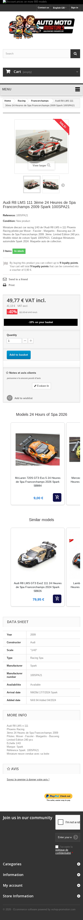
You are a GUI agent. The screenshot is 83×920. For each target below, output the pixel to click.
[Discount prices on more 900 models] (41, 2)
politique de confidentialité (63, 851)
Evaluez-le (42, 385)
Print (11, 285)
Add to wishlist (23, 398)
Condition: (9, 221)
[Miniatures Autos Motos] (41, 27)
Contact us (43, 7)
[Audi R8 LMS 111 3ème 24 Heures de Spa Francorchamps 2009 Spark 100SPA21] (31, 184)
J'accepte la (64, 849)
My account (13, 885)
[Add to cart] (57, 497)
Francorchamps (40, 100)
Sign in (74, 7)
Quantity (12, 335)
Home (7, 100)
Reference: (9, 215)
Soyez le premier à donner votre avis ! (28, 779)
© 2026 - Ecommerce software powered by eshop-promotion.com (39, 909)
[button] (7, 468)
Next (63, 185)
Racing (21, 100)
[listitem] (38, 463)
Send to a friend (18, 279)
